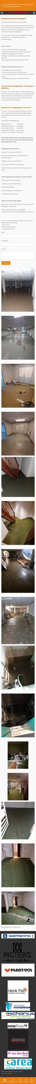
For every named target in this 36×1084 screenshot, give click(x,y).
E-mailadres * (5, 241)
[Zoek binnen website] (2, 13)
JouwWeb (9, 1073)
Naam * (3, 232)
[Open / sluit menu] (34, 13)
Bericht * (4, 249)
